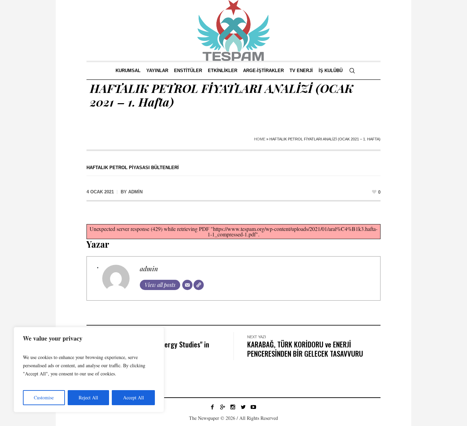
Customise (44, 397)
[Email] (187, 285)
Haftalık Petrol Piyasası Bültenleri (132, 167)
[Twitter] (243, 407)
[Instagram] (233, 407)
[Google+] (222, 407)
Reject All (88, 397)
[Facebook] (212, 407)
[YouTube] (253, 407)
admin (149, 268)
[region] (89, 369)
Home (259, 139)
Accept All (133, 397)
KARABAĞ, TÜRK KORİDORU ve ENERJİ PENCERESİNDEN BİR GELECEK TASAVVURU (305, 349)
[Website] (199, 285)
